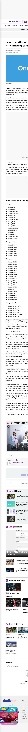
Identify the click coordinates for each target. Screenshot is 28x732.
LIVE (4, 709)
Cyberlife (14, 25)
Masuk (25, 21)
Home (8, 25)
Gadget (21, 25)
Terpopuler (22, 29)
